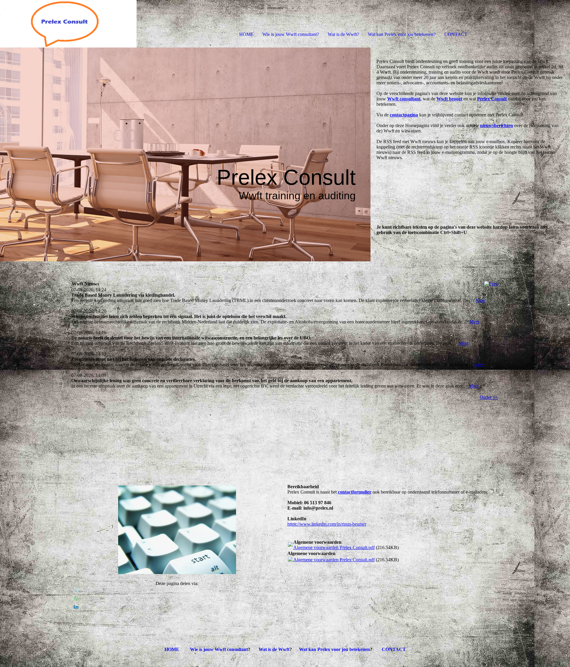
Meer (481, 300)
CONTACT (455, 34)
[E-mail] (76, 590)
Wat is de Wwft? (343, 34)
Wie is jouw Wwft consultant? (290, 34)
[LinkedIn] (76, 606)
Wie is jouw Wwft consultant (219, 649)
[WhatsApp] (76, 598)
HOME (246, 34)
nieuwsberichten (496, 125)
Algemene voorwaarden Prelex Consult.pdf (334, 547)
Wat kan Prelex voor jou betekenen (334, 649)
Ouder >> (489, 397)
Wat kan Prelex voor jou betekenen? (402, 34)
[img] (68, 24)
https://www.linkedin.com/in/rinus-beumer (326, 524)
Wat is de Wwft (274, 649)
